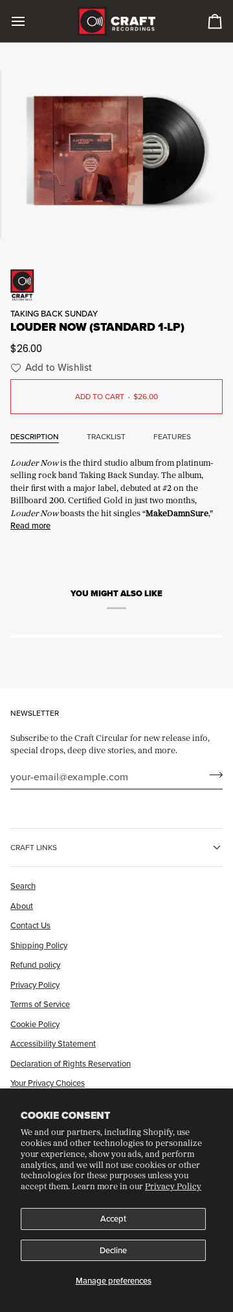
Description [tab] (34, 436)
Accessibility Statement (53, 1043)
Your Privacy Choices (47, 1082)
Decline (113, 1250)
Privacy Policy (173, 1186)
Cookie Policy (35, 1024)
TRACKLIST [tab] (106, 436)
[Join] (212, 775)
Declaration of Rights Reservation (70, 1063)
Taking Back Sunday (54, 313)
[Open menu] (29, 21)
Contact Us (30, 925)
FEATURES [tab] (172, 436)
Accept (113, 1218)
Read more (30, 525)
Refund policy (35, 964)
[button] (49, 368)
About (21, 905)
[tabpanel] (116, 492)
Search (23, 885)
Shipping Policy (38, 945)
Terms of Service (40, 1004)
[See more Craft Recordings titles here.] (116, 285)
